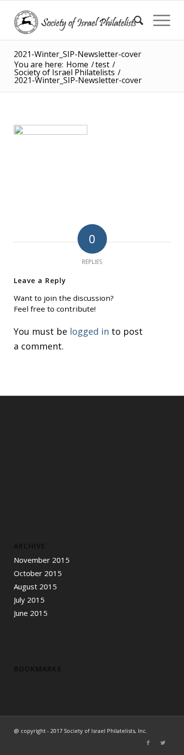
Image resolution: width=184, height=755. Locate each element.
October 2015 (38, 573)
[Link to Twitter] (163, 742)
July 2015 (29, 600)
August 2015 (35, 586)
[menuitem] (133, 20)
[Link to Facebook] (148, 742)
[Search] (133, 20)
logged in (89, 331)
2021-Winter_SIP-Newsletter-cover (77, 54)
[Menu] (156, 20)
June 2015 (31, 613)
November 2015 (42, 560)
